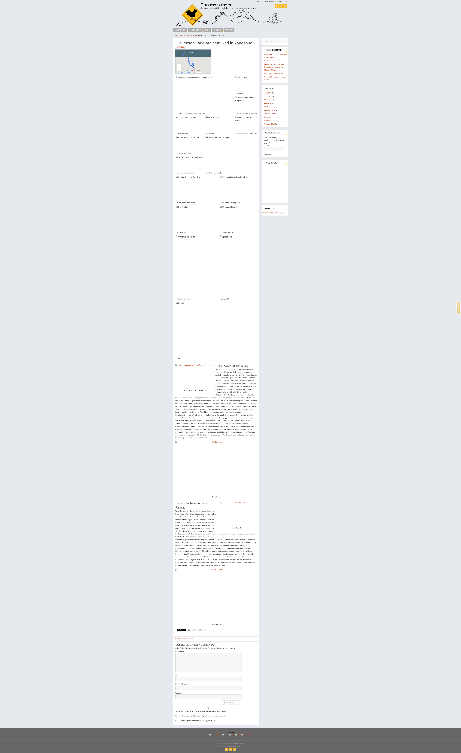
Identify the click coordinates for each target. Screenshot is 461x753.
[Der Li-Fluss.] (249, 86)
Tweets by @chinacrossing (273, 213)
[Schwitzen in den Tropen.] (190, 146)
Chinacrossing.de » (181, 35)
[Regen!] (219, 331)
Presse (260, 1)
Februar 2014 (269, 110)
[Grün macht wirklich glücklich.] (242, 190)
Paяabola (231, 746)
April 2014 (268, 103)
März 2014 (268, 107)
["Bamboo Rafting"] (242, 220)
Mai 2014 (267, 100)
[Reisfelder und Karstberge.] (234, 156)
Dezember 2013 (270, 117)
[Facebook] (458, 304)
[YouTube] (458, 312)
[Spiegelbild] (242, 268)
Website (178, 693)
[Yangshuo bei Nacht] (197, 268)
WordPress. (241, 746)
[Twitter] (458, 308)
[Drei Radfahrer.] (197, 220)
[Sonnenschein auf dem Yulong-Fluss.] (249, 126)
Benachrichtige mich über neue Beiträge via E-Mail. (196, 721)
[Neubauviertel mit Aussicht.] (197, 190)
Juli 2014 (267, 93)
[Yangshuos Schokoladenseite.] (190, 166)
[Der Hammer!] (220, 126)
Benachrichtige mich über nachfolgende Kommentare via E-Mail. (201, 716)
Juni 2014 (268, 96)
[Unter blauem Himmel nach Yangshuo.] (249, 106)
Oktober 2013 (269, 124)
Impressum (282, 1)
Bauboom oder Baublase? (184, 639)
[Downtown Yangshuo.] (190, 126)
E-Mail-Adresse (181, 684)
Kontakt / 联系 (270, 1)
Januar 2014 (269, 114)
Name (178, 675)
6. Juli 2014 (180, 47)
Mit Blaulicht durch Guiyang (274, 73)
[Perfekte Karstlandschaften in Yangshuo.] (205, 96)
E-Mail (266, 146)
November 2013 (270, 121)
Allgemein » (192, 35)
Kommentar (179, 651)
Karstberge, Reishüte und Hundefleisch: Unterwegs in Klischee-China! (274, 67)
